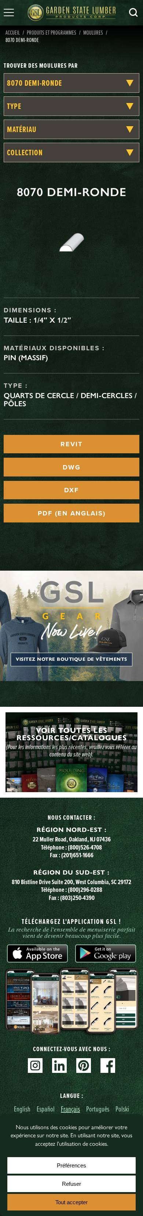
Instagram (35, 1065)
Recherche (133, 12)
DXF (71, 490)
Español (46, 1109)
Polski (122, 1109)
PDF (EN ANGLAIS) (72, 513)
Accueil (13, 32)
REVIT (71, 444)
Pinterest (83, 1065)
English (22, 1109)
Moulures (93, 32)
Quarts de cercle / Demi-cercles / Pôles (70, 399)
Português (97, 1109)
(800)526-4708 (85, 847)
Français (70, 1109)
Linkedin (59, 1065)
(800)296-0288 (85, 889)
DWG (72, 467)
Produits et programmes (51, 32)
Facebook (107, 1065)
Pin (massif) (26, 357)
